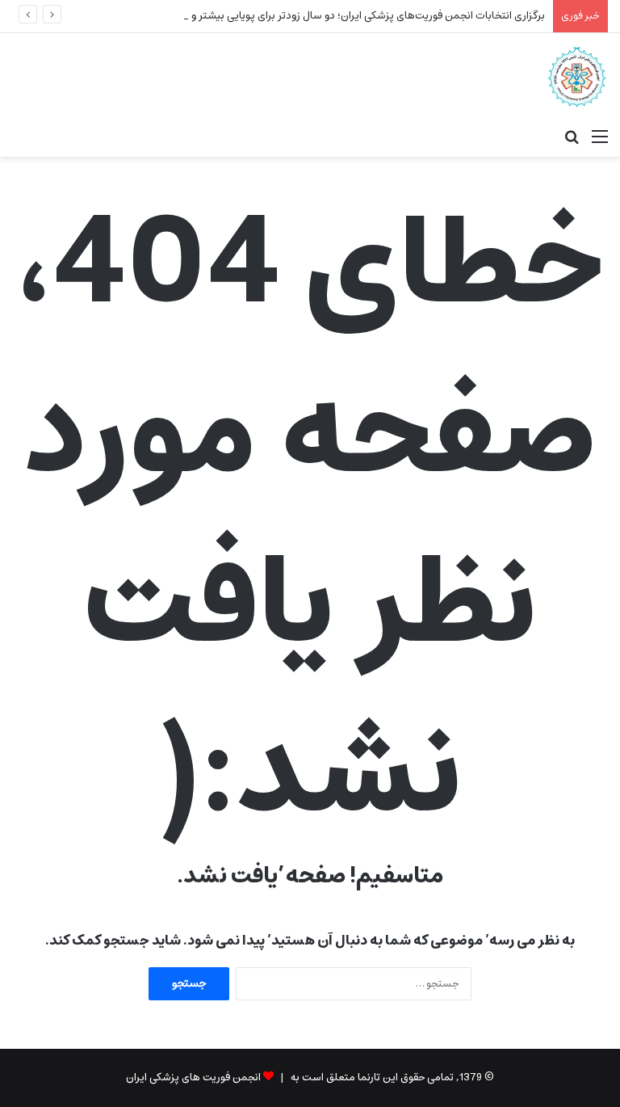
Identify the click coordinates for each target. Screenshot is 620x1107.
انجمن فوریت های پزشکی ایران (193, 1077)
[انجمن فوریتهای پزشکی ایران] (577, 76)
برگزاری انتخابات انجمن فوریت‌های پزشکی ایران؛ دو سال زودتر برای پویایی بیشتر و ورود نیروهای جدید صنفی (311, 15)
